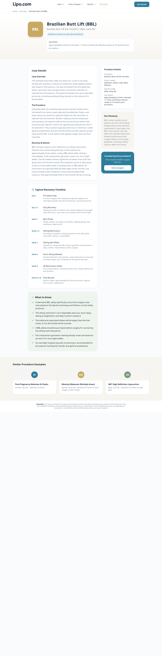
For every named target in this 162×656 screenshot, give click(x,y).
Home (15, 11)
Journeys (23, 11)
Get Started (141, 4)
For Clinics (104, 4)
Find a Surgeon (75, 4)
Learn (59, 4)
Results (90, 4)
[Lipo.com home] (22, 4)
